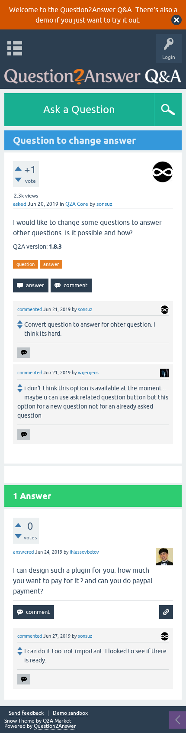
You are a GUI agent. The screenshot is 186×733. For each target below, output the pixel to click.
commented (29, 309)
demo (44, 20)
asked (19, 204)
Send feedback (26, 713)
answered (23, 552)
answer (51, 264)
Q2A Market (57, 721)
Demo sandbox (70, 713)
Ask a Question (79, 109)
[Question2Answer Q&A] (92, 73)
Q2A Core (76, 204)
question (25, 264)
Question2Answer (55, 726)
